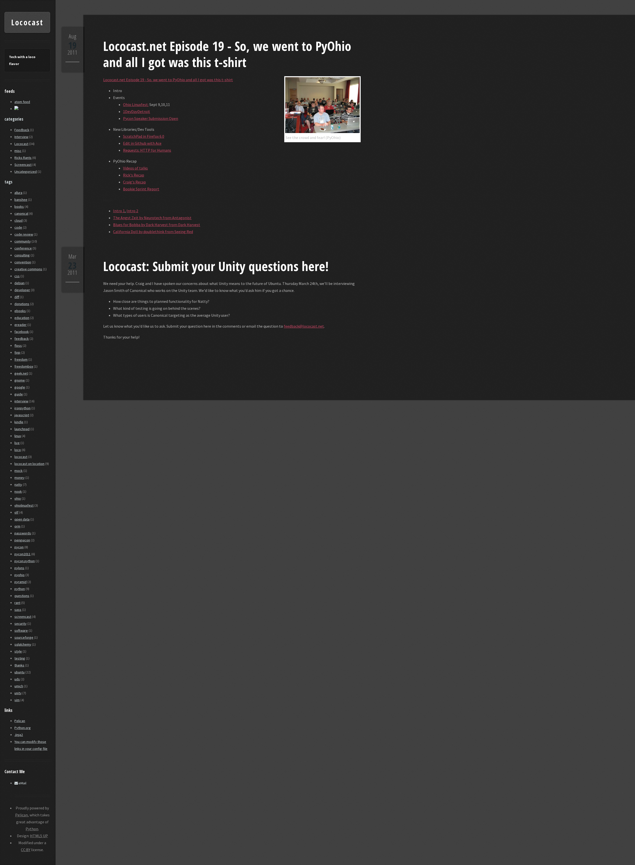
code (18, 227)
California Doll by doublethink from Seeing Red (153, 231)
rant (17, 602)
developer (22, 290)
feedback (21, 338)
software (21, 630)
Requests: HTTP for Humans (147, 150)
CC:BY (25, 849)
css (17, 276)
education (21, 317)
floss (18, 345)
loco (17, 450)
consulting (22, 255)
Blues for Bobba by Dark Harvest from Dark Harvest (156, 224)
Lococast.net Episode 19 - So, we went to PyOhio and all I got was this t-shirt (227, 54)
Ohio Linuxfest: (136, 104)
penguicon (22, 540)
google (19, 387)
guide (18, 394)
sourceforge (23, 637)
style (18, 651)
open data (22, 519)
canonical (21, 213)
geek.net (21, 373)
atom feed (22, 102)
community (22, 241)
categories (13, 119)
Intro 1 (119, 210)
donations (21, 304)
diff (16, 297)
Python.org (22, 728)
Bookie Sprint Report (141, 188)
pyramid (20, 582)
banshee (20, 199)
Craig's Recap (134, 181)
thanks (19, 665)
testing (19, 658)
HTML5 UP (39, 835)
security (20, 623)
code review (23, 234)
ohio (17, 498)
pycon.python (24, 561)
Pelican (19, 721)
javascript (21, 415)
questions (21, 595)
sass (17, 609)
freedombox (23, 366)
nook (18, 491)
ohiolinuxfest (23, 505)
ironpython (22, 408)
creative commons (28, 269)
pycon (19, 547)
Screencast (23, 164)
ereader (20, 324)
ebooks (20, 311)
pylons (19, 568)
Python (32, 828)
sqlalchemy (22, 644)
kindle (18, 422)
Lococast (27, 22)
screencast (22, 616)
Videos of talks (135, 168)
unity (18, 693)
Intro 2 (132, 210)
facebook (21, 331)
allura (18, 192)
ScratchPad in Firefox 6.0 (143, 136)
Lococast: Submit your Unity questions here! (216, 266)
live (17, 443)
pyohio (19, 575)
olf (16, 512)
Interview (21, 137)
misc (17, 150)
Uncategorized (25, 171)
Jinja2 (18, 734)
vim (17, 700)
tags (8, 182)
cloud (18, 220)
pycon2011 (22, 554)
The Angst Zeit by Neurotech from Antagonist (152, 217)
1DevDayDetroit (136, 111)
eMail (22, 783)
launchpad (22, 429)
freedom (21, 359)
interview (21, 401)
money (19, 477)
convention (22, 262)
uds (17, 679)
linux (17, 436)
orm (17, 526)
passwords (22, 533)
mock (18, 470)
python (19, 589)
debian (19, 283)
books (19, 206)
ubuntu (19, 672)
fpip (17, 352)
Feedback (21, 130)
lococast (20, 456)
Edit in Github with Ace (142, 143)
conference (23, 248)
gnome (19, 380)
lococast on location (29, 463)
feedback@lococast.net (304, 326)
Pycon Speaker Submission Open (150, 118)
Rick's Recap (133, 175)
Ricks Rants (23, 157)
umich (18, 686)
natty (18, 484)
